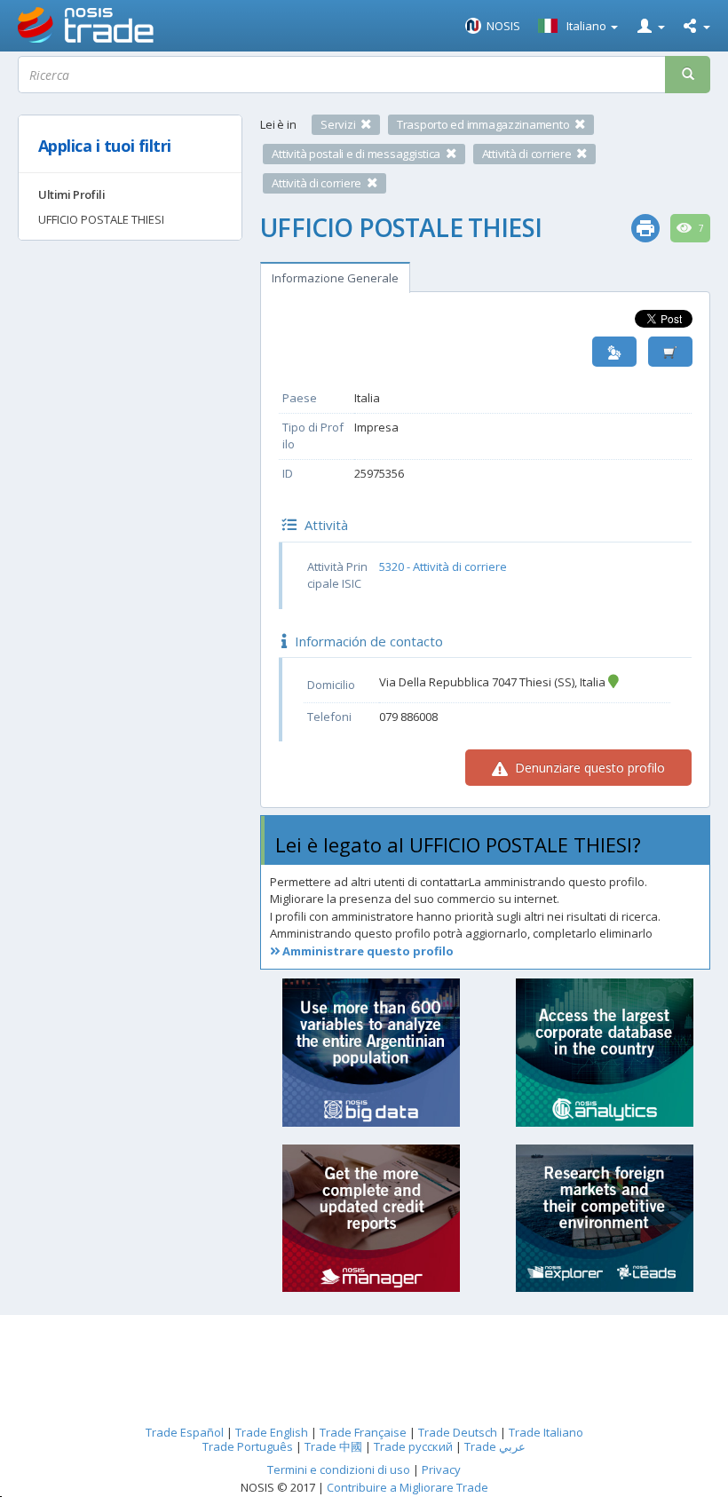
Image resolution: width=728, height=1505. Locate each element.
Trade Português (247, 1446)
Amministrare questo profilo (367, 951)
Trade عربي (495, 1446)
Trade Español (185, 1432)
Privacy (441, 1469)
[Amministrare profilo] (614, 352)
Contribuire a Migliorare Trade (407, 1487)
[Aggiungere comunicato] (670, 352)
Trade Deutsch (457, 1432)
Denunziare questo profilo (588, 767)
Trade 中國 (333, 1446)
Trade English (271, 1432)
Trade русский (413, 1446)
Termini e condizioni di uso (338, 1469)
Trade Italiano (546, 1432)
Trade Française (363, 1432)
